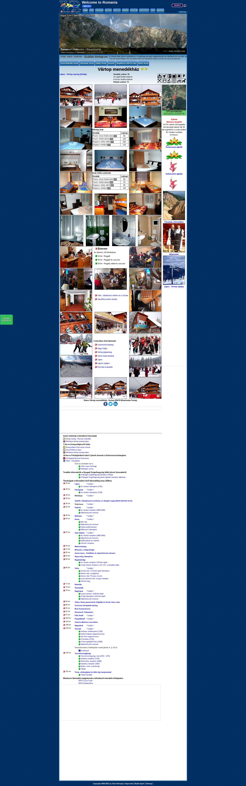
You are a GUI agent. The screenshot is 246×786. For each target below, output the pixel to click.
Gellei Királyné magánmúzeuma (92, 634)
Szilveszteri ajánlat (174, 174)
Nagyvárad (79, 625)
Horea (77, 519)
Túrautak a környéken (174, 222)
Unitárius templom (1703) (90, 659)
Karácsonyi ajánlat (174, 147)
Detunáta (78, 584)
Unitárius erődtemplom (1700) (92, 631)
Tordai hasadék (86, 675)
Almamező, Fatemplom (84, 612)
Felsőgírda (79, 490)
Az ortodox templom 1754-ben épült (94, 562)
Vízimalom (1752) (87, 639)
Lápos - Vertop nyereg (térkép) (73, 74)
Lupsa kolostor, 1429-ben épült (92, 594)
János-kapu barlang (105, 356)
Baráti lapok (139, 784)
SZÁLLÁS (116, 11)
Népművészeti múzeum (89, 513)
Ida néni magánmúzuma (90, 636)
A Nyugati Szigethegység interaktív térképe (97, 475)
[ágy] (115, 136)
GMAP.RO (160, 11)
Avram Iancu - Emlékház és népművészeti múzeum (95, 553)
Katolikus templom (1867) (90, 664)
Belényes (78, 516)
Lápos (99, 359)
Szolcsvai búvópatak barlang (86, 605)
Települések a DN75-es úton (126, 63)
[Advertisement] (174, 327)
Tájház (83, 669)
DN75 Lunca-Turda (85, 681)
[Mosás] (174, 81)
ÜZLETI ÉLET (144, 11)
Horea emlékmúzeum (89, 527)
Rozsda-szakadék (105, 367)
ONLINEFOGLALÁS (6, 320)
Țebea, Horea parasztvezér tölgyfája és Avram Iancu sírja (97, 602)
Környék (111, 63)
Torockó (78, 629)
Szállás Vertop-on (96, 56)
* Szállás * (90, 484)
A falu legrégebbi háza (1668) (91, 642)
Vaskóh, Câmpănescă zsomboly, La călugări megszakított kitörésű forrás (103, 501)
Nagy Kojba (102, 348)
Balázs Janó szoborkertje (90, 666)
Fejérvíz (78, 507)
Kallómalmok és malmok (90, 541)
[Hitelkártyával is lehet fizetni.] (169, 76)
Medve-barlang (80, 546)
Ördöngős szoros (87, 469)
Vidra (77, 568)
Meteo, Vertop (143, 63)
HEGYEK (108, 11)
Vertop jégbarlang (104, 352)
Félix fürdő (79, 615)
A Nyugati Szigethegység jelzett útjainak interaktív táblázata (103, 477)
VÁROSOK (99, 11)
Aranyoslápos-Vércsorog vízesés (78, 447)
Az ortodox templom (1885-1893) (93, 535)
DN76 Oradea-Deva (86, 683)
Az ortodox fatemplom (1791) (91, 486)
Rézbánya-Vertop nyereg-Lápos (77, 441)
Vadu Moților (80, 533)
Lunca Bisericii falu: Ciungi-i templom (94, 579)
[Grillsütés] (169, 81)
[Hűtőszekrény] (164, 81)
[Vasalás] (179, 81)
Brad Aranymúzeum (82, 609)
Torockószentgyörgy (83, 653)
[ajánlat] (174, 141)
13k (87, 6)
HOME (85, 11)
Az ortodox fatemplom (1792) (91, 492)
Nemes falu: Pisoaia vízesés (91, 576)
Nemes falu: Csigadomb (90, 573)
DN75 (70, 57)
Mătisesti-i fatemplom (89, 530)
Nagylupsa (79, 591)
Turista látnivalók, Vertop (69, 63)
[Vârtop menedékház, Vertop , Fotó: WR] (76, 95)
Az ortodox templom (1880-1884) (93, 510)
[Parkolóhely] (184, 76)
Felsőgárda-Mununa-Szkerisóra (77, 458)
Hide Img (182, 12)
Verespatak (79, 588)
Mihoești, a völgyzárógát (84, 550)
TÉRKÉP (125, 11)
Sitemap (149, 784)
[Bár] (164, 76)
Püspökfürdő (80, 619)
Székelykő (85, 651)
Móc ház (84, 522)
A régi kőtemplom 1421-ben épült (93, 596)
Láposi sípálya (103, 363)
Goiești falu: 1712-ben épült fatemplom (95, 571)
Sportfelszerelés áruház (107, 299)
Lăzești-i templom (87, 543)
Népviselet (174, 254)
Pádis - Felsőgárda (73, 461)
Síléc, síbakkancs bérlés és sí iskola (112, 295)
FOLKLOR (134, 11)
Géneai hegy (85, 581)
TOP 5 (153, 11)
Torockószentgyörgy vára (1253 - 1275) (95, 656)
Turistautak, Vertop (87, 63)
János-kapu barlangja (89, 466)
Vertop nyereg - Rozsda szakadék (78, 439)
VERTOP (78, 57)
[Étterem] (159, 81)
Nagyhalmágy (80, 560)
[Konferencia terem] (179, 76)
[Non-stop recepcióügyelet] (159, 76)
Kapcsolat (129, 784)
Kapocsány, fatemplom (84, 556)
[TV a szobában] (174, 76)
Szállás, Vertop (101, 63)
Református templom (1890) (91, 661)
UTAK (91, 11)
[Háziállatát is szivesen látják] (184, 81)
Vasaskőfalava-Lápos (74, 450)
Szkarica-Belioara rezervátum (86, 622)
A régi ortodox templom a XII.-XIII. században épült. (100, 565)
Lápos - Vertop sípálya (174, 286)
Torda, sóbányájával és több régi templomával (93, 672)
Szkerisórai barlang (105, 345)
